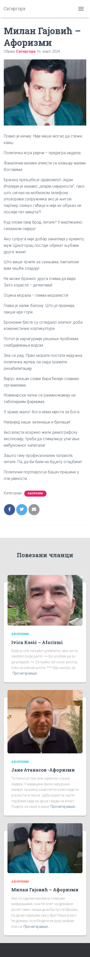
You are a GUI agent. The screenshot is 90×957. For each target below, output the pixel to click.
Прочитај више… (25, 673)
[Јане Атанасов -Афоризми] (45, 721)
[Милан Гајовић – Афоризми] (45, 848)
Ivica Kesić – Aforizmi (37, 642)
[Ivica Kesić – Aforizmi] (45, 600)
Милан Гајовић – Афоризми (44, 890)
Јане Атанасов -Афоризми (43, 770)
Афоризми (35, 493)
